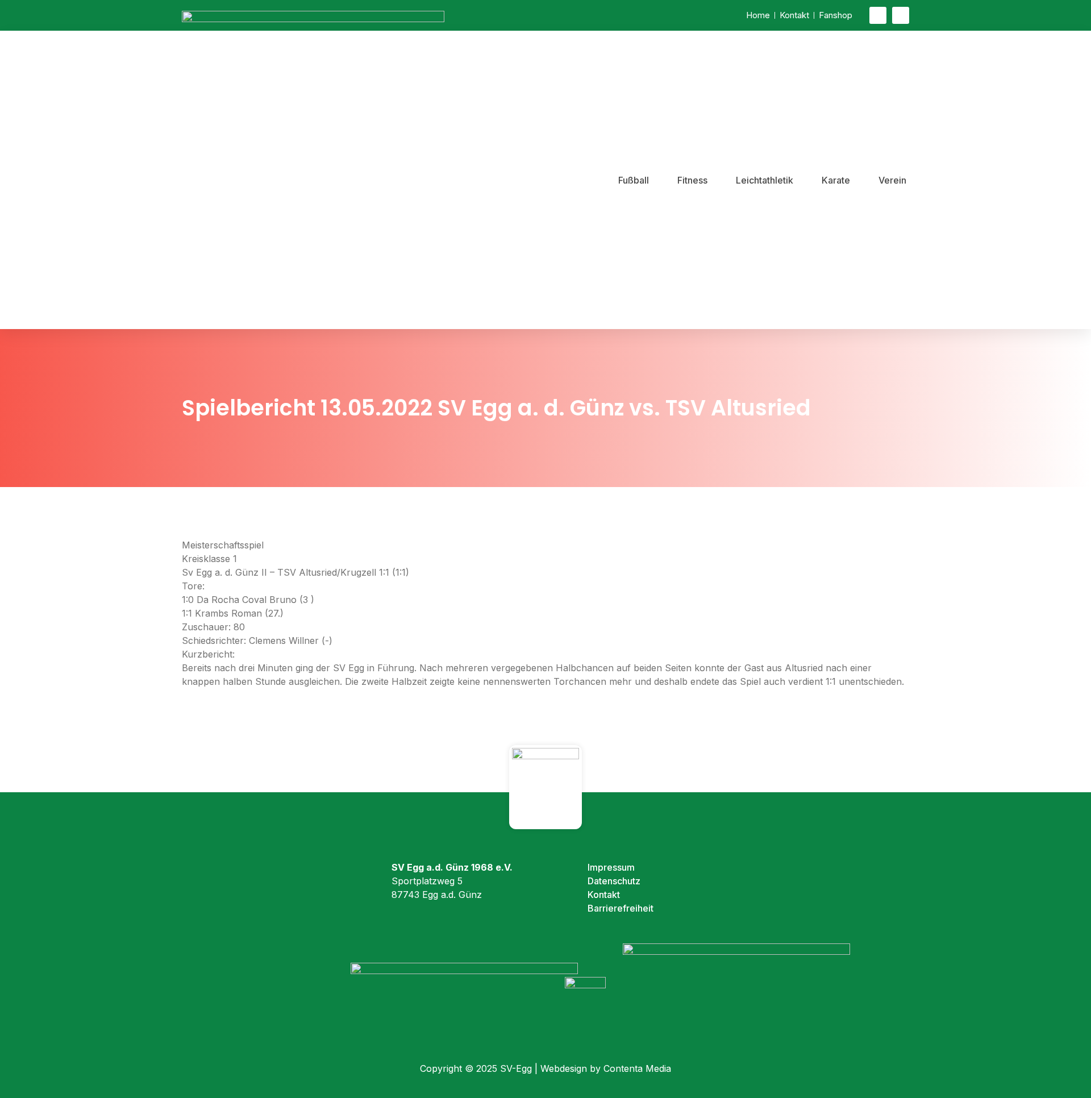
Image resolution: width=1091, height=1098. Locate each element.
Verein (892, 180)
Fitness (692, 180)
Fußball (633, 180)
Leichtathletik (764, 180)
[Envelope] (877, 15)
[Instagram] (900, 15)
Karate (836, 180)
